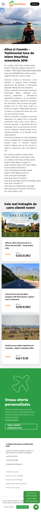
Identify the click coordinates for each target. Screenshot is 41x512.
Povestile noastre (12, 472)
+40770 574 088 (12, 460)
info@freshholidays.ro (14, 464)
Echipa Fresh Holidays (14, 480)
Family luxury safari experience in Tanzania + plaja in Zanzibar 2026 (19, 346)
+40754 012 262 (11, 456)
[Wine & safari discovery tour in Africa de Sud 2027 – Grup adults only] (20, 224)
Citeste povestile (11, 420)
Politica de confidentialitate (16, 484)
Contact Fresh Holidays (14, 476)
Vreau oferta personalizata (14, 426)
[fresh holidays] (17, 3)
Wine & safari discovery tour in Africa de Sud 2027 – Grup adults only (19, 245)
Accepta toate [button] (22, 507)
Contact (35, 4)
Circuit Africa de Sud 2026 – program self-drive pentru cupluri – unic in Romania (20, 296)
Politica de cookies (13, 488)
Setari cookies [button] (9, 507)
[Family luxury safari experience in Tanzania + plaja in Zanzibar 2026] (20, 327)
